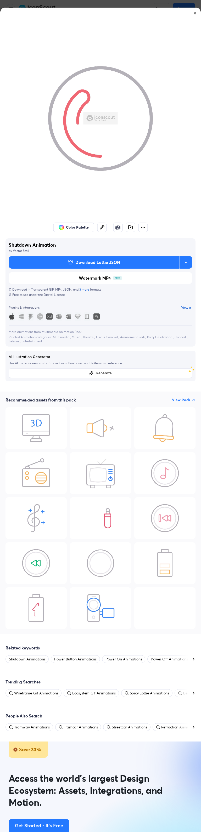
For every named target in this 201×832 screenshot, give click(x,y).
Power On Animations (123, 659)
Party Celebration (160, 337)
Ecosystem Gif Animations (93, 693)
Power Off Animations (169, 659)
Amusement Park (133, 337)
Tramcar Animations (81, 727)
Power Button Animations (75, 659)
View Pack (181, 400)
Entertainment (31, 341)
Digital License (54, 295)
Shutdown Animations (27, 659)
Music (76, 337)
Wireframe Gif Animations (36, 693)
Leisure (14, 341)
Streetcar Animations (129, 727)
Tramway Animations (32, 727)
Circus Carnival (107, 337)
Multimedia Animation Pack (61, 332)
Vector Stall (21, 251)
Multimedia (61, 337)
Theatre (88, 337)
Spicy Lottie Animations (149, 693)
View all (186, 307)
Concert (181, 337)
